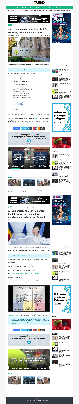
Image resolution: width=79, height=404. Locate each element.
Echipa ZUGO (35, 400)
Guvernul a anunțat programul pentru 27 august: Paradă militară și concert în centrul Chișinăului (43, 187)
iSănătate (58, 10)
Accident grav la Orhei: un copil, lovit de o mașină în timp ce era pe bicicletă (65, 91)
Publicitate (39, 400)
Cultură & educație (39, 7)
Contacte (43, 400)
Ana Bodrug (12, 35)
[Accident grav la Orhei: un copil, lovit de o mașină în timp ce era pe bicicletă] (55, 91)
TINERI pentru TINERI (40, 10)
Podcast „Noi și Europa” (49, 10)
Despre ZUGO (29, 400)
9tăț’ (55, 10)
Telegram (22, 69)
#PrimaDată (63, 10)
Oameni (31, 7)
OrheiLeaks (37, 118)
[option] (39, 3)
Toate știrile (58, 7)
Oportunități (47, 7)
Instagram (27, 69)
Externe (26, 7)
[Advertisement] (61, 53)
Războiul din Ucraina (33, 10)
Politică (22, 7)
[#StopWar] (39, 3)
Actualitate (16, 7)
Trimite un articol (49, 400)
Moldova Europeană (25, 10)
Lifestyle (53, 7)
